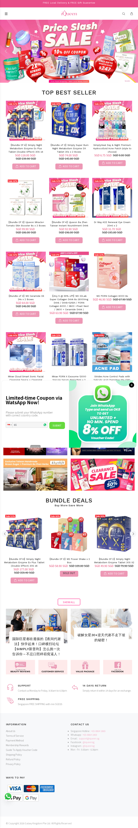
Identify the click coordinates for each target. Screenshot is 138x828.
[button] (9, 425)
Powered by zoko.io (35, 446)
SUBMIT (57, 425)
